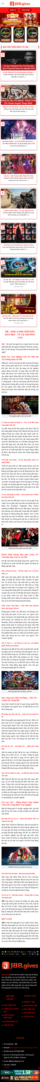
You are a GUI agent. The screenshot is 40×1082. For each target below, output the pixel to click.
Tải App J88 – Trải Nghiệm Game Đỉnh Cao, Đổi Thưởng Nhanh (18, 280)
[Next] (38, 33)
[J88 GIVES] (20, 3)
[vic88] (20, 1072)
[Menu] (3, 3)
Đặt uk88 (20, 40)
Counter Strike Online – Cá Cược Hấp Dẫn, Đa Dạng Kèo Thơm (18, 211)
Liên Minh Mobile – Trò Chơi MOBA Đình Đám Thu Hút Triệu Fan (18, 141)
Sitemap (7, 1067)
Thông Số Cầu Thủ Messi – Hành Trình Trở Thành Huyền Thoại (18, 107)
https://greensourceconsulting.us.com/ (24, 1048)
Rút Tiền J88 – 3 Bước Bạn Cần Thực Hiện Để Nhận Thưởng (18, 316)
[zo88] (20, 1077)
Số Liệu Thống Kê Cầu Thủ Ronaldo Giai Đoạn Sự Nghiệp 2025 (18, 72)
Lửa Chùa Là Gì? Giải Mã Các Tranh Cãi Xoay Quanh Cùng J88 (18, 245)
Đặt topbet (6, 40)
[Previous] (2, 33)
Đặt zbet (33, 40)
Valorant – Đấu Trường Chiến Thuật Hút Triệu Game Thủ (18, 176)
